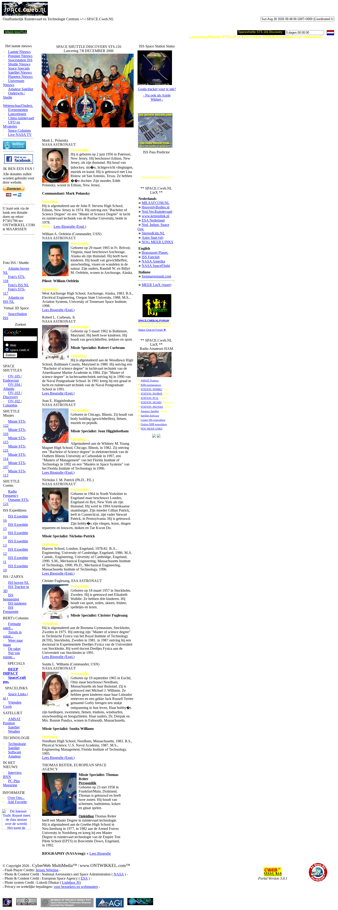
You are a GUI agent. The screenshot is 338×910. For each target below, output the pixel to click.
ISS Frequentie (10, 610)
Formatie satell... (12, 626)
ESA (84, 878)
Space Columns (19, 130)
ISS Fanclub (151, 257)
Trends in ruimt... (12, 634)
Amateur (14, 756)
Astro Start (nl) (152, 238)
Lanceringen (17, 114)
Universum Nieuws (13, 83)
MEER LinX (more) (156, 285)
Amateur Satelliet (20, 89)
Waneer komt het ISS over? (156, 177)
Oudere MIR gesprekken (154, 424)
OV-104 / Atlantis (12, 387)
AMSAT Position (12, 721)
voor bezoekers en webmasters (76, 887)
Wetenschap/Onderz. (18, 106)
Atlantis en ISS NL (13, 300)
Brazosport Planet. (155, 253)
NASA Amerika (153, 261)
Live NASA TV (20, 135)
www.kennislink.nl (155, 216)
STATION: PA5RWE (151, 393)
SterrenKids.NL (153, 233)
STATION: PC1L (150, 398)
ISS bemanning (11, 597)
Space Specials (19, 68)
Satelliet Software (150, 415)
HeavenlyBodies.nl (155, 207)
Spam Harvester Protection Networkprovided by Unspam (71, 903)
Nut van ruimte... (11, 655)
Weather (14, 731)
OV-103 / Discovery (12, 395)
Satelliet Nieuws (20, 72)
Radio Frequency (10, 493)
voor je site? (157, 89)
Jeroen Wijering (47, 870)
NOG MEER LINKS (157, 242)
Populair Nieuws (20, 56)
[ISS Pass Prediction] (155, 146)
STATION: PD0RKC (151, 389)
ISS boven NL (18, 583)
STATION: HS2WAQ (152, 407)
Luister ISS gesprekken (153, 420)
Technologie (17, 744)
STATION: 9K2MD (151, 402)
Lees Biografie (100, 853)
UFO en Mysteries (11, 124)
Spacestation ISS (20, 60)
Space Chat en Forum (152, 329)
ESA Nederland (153, 220)
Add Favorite (17, 802)
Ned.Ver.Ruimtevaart (157, 212)
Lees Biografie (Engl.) (70, 226)
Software (14, 752)
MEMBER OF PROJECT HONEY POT (71, 900)
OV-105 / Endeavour (12, 378)
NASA (119, 874)
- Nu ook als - (157, 97)
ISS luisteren (17, 603)
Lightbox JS (71, 882)
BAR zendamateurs (151, 385)
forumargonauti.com (156, 276)
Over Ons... (16, 798)
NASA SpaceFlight (156, 266)
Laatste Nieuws (19, 52)
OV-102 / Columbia (12, 403)
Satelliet (14, 727)
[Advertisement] (108, 9)
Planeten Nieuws (20, 77)
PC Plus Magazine (11, 783)
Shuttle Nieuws (19, 64)
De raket (14, 649)
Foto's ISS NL (18, 285)
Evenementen (18, 110)
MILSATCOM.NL (155, 203)
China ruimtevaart (21, 118)
